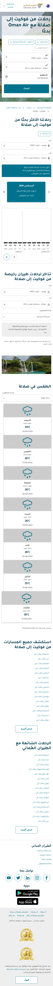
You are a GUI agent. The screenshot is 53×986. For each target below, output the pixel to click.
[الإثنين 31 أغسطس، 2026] (24, 242)
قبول (26, 980)
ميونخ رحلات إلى (42, 798)
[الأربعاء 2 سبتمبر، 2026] (15, 242)
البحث (26, 89)
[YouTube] (8, 877)
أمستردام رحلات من (41, 711)
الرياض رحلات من (42, 673)
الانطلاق (44, 75)
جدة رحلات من (43, 716)
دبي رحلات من (43, 659)
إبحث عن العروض (26, 196)
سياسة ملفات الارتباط (15, 969)
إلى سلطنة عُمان (13, 108)
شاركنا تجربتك (45, 855)
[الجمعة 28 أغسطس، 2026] (39, 242)
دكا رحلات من (43, 678)
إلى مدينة (34, 912)
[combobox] (26, 145)
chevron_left (49, 192)
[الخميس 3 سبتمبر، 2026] (10, 242)
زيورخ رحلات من (42, 706)
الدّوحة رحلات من (42, 668)
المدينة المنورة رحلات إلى (39, 769)
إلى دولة (43, 912)
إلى (50, 153)
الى (46, 65)
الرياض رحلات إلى (42, 788)
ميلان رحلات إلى (42, 765)
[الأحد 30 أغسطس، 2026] (29, 242)
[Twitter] (18, 877)
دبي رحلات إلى (43, 821)
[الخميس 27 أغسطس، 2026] (43, 242)
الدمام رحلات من (42, 683)
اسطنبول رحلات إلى (41, 802)
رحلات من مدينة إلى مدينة (19, 912)
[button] (21, 42)
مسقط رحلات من (41, 654)
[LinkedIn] (27, 877)
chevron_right (4, 192)
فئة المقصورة (45, 311)
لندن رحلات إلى (43, 779)
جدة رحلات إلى (43, 760)
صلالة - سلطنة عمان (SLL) (36, 68)
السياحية (46, 134)
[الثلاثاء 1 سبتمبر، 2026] (20, 242)
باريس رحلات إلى (42, 812)
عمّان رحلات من (42, 720)
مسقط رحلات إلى (41, 755)
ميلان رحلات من (42, 701)
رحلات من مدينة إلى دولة (35, 915)
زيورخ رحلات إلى (43, 784)
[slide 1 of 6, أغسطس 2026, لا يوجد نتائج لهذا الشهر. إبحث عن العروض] (26, 192)
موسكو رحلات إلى (41, 774)
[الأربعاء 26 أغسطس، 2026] (48, 242)
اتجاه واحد (44, 42)
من (46, 55)
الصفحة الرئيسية (44, 108)
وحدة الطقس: (8, 393)
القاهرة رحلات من (42, 664)
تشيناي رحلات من (41, 692)
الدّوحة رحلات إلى (42, 793)
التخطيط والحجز (8, 5)
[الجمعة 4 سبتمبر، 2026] (6, 242)
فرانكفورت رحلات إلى (40, 817)
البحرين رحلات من (42, 687)
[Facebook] (46, 877)
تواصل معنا (46, 859)
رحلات (28, 108)
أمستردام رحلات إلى (41, 807)
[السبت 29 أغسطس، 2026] (34, 242)
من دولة (12, 915)
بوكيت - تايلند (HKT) (39, 58)
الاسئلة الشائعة (44, 851)
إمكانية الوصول (45, 864)
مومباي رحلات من (41, 697)
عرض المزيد (27, 729)
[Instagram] (37, 877)
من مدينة (20, 915)
